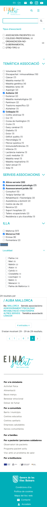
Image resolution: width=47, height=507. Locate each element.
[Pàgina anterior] (9, 338)
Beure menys (10, 394)
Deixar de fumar (12, 403)
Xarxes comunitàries (14, 429)
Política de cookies (23, 491)
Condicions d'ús (23, 487)
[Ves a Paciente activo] (12, 11)
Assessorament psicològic (19, 308)
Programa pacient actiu (15, 448)
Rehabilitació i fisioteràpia (19, 310)
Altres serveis (12, 313)
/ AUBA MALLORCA (18, 300)
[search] (31, 10)
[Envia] (41, 21)
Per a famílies (10, 435)
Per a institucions (12, 458)
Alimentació (9, 390)
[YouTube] (41, 3)
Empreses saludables (14, 424)
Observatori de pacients (16, 444)
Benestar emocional (13, 398)
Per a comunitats (12, 408)
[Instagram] (36, 2)
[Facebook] (31, 2)
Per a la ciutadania (13, 382)
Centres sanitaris (12, 420)
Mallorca (13, 305)
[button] (23, 29)
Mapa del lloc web (23, 495)
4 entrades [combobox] (24, 326)
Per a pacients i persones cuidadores (23, 440)
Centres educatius (13, 416)
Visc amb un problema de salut (19, 452)
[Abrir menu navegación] (38, 10)
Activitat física (11, 386)
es (14, 2)
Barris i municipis (12, 412)
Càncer (8, 315)
